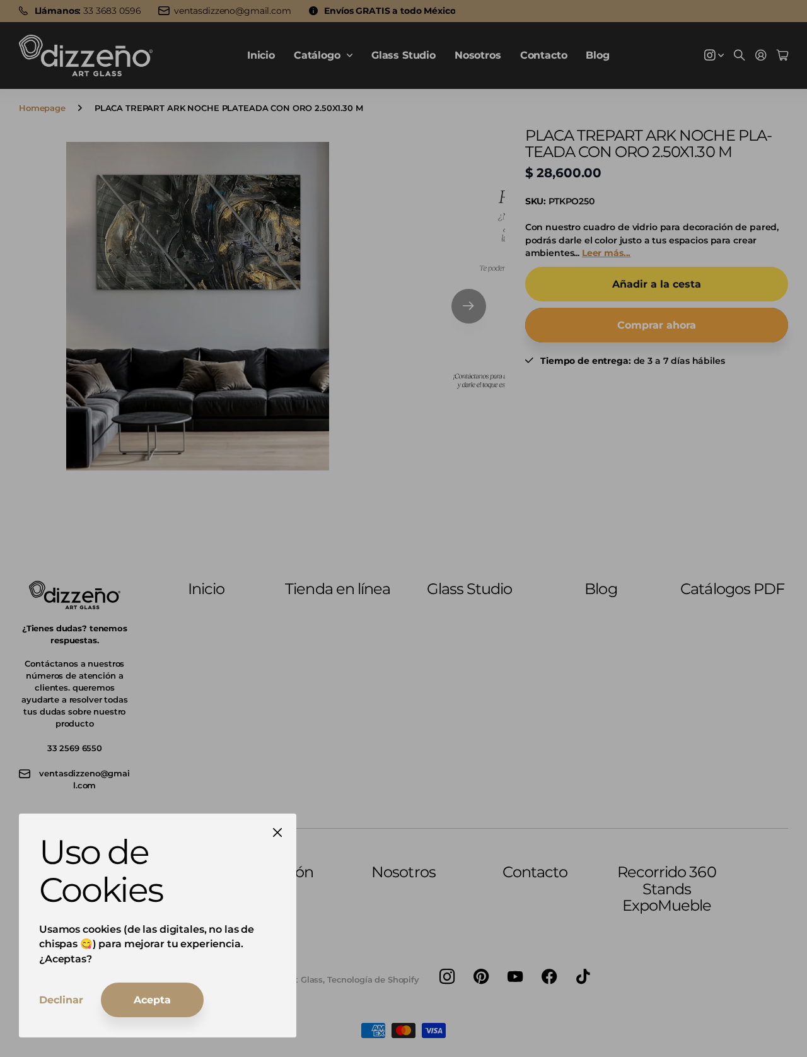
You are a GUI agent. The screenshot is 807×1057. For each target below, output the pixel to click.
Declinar (61, 1000)
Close (277, 832)
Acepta (152, 1000)
